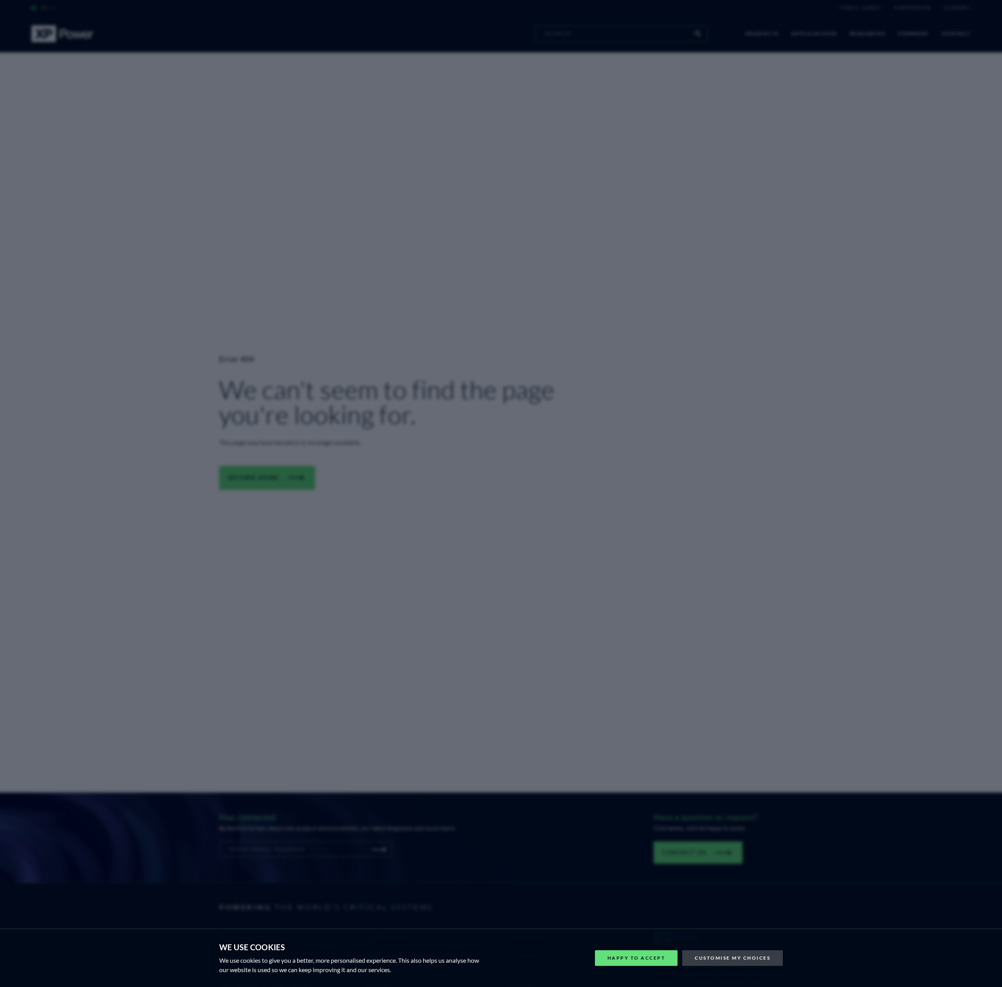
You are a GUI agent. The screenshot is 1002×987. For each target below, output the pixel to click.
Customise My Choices (732, 958)
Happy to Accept (636, 958)
